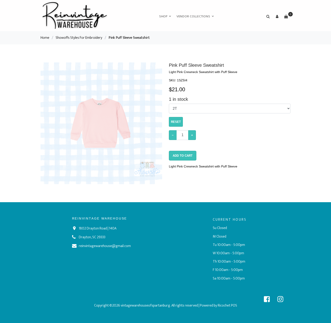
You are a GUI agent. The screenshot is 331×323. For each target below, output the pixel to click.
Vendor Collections (193, 16)
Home (45, 38)
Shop (163, 16)
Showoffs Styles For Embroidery (79, 38)
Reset (176, 122)
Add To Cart (183, 155)
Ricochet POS (227, 305)
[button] (276, 16)
